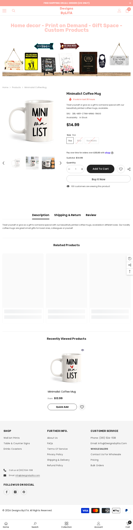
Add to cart (101, 169)
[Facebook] (7, 492)
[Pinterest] (24, 492)
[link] (23, 311)
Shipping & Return (67, 215)
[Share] (128, 169)
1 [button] (65, 72)
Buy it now (98, 179)
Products (16, 87)
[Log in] (119, 10)
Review (91, 215)
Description (40, 215)
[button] (3, 163)
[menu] (4, 11)
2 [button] (68, 72)
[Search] (14, 11)
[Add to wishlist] (121, 169)
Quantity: (71, 162)
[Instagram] (15, 492)
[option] (66, 59)
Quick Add (62, 407)
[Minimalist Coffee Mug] (66, 367)
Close (130, 3)
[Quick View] (82, 350)
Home (5, 87)
